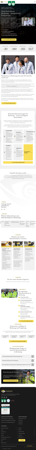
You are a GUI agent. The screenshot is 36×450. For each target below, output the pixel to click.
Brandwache (20, 420)
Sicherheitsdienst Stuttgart (6, 336)
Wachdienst (8, 145)
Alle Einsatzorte (20, 437)
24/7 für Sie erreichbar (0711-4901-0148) (9, 35)
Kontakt (22, 440)
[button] (9, 428)
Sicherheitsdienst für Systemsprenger (7, 418)
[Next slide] (4, 209)
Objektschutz (18, 148)
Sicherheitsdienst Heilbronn (23, 336)
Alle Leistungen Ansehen (27, 152)
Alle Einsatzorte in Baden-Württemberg (18, 341)
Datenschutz (5, 448)
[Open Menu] (35, 1)
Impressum (9, 448)
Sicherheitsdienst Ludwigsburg (14, 336)
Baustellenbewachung (30, 131)
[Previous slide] (2, 209)
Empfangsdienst (9, 130)
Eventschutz (18, 132)
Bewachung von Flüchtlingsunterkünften (8, 422)
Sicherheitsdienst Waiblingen (32, 336)
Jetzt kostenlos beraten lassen (9, 39)
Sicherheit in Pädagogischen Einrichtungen (8, 420)
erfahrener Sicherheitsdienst (12, 86)
